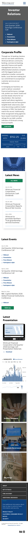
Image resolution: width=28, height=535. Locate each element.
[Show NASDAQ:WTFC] (7, 359)
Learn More (7, 126)
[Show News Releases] (17, 359)
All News (14, 180)
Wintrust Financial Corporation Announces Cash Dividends (12, 192)
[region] (14, 373)
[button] (22, 386)
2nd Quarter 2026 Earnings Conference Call (13, 28)
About (5, 485)
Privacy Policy (8, 511)
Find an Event (7, 493)
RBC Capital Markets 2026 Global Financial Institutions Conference (12, 296)
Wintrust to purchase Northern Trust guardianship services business (13, 219)
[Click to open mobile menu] (24, 3)
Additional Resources (10, 497)
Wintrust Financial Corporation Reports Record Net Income (13, 206)
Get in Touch (7, 489)
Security (6, 518)
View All (8, 308)
